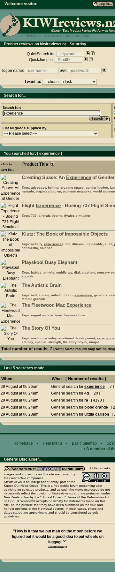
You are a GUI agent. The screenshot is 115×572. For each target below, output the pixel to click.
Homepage (23, 443)
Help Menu (52, 443)
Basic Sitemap (84, 443)
